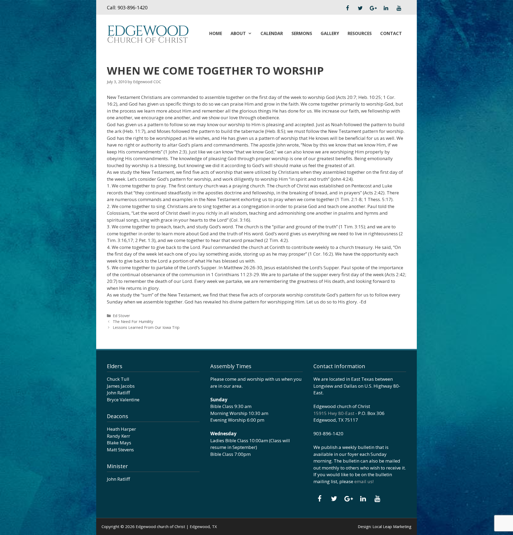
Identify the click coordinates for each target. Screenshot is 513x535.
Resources (360, 33)
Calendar (272, 33)
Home (215, 33)
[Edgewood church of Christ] (147, 33)
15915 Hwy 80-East (333, 413)
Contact (391, 33)
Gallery (330, 33)
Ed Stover (121, 315)
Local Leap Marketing (391, 526)
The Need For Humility (133, 321)
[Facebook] (347, 8)
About (238, 33)
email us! (364, 481)
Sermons (302, 33)
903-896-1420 (132, 7)
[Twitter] (360, 8)
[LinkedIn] (385, 8)
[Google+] (373, 8)
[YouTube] (398, 8)
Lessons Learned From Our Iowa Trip (146, 327)
